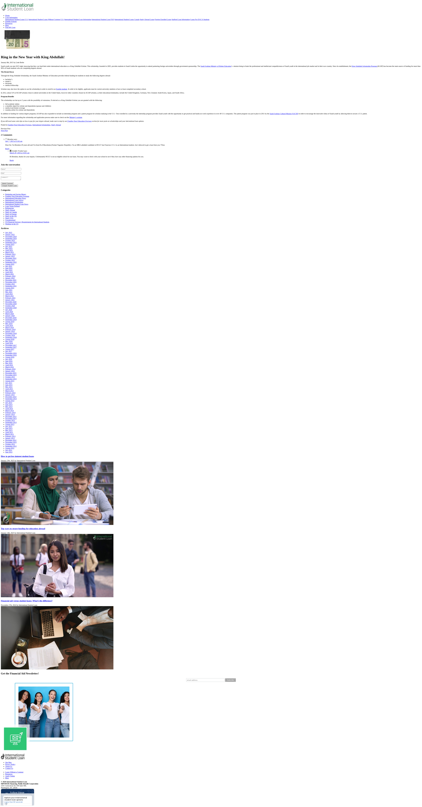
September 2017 (11, 347)
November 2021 (11, 282)
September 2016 (11, 355)
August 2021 (9, 288)
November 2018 (11, 333)
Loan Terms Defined (12, 206)
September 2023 (11, 242)
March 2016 (9, 367)
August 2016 (9, 357)
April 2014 (9, 409)
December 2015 (10, 373)
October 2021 (10, 284)
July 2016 (8, 359)
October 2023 (10, 240)
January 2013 (10, 438)
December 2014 (10, 397)
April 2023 (9, 250)
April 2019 (9, 325)
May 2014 (8, 407)
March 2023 (9, 252)
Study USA (9, 218)
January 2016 (10, 371)
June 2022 (8, 268)
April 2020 (9, 312)
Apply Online (10, 776)
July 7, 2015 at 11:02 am (13, 141)
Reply (7, 149)
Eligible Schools (11, 21)
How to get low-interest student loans (17, 456)
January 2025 (10, 234)
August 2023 (9, 244)
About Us (8, 766)
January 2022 (10, 278)
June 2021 (8, 290)
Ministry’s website (75, 117)
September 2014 (11, 399)
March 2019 (9, 327)
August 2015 (9, 381)
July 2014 (8, 403)
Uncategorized (10, 220)
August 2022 (9, 264)
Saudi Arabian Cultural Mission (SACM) (284, 114)
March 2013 (9, 434)
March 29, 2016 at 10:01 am (19, 153)
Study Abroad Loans (147, 19)
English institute (61, 89)
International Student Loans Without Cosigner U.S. (46, 19)
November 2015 (11, 375)
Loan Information (11, 17)
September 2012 (11, 446)
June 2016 (8, 361)
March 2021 (9, 296)
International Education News (15, 198)
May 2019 (8, 323)
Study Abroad (56, 125)
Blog (7, 25)
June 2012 (8, 452)
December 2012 (10, 440)
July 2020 (8, 310)
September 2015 (11, 379)
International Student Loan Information (77, 19)
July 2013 (8, 426)
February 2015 (10, 393)
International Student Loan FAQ (103, 19)
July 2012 (8, 450)
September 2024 (11, 238)
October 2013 (10, 420)
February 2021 (10, 298)
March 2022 (9, 274)
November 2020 (11, 304)
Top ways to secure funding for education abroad (23, 528)
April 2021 (9, 294)
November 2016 (11, 353)
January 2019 (10, 331)
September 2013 (11, 422)
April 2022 (9, 272)
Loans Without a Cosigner (14, 772)
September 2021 (11, 286)
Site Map (8, 762)
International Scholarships (41, 125)
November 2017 (11, 345)
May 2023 (8, 248)
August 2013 (9, 424)
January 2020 (10, 316)
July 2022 (8, 266)
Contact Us (9, 768)
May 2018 (8, 341)
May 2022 (8, 270)
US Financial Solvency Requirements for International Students (27, 222)
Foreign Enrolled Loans (163, 19)
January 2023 (10, 256)
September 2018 (11, 337)
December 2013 (10, 416)
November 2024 (11, 236)
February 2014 (10, 412)
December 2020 (10, 302)
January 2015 (10, 395)
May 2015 (8, 387)
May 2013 (8, 430)
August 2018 (9, 339)
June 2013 (8, 428)
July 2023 (8, 246)
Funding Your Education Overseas (79, 121)
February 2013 (10, 436)
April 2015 (9, 389)
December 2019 (10, 318)
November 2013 (11, 418)
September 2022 (11, 262)
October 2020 (10, 306)
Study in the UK (11, 216)
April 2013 (9, 432)
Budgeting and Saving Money (15, 194)
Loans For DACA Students (199, 19)
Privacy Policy (10, 764)
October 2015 (10, 377)
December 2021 (10, 280)
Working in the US (11, 224)
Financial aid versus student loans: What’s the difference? (27, 601)
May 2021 (8, 292)
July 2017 (8, 351)
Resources (8, 23)
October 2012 (10, 444)
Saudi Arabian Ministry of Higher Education (216, 66)
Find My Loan (10, 27)
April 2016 (9, 365)
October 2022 (10, 260)
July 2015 (8, 383)
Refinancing (9, 208)
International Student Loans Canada (127, 19)
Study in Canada (11, 212)
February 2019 (10, 329)
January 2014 (10, 414)
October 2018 (10, 335)
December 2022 (10, 258)
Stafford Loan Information (181, 19)
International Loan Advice (14, 200)
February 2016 (10, 369)
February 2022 (10, 276)
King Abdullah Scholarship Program (364, 66)
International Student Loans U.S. (16, 19)
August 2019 (9, 322)
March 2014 (9, 411)
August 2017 (9, 349)
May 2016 (8, 363)
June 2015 (8, 385)
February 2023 (10, 254)
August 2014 (9, 401)
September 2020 (11, 308)
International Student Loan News (16, 204)
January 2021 (10, 300)
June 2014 (8, 405)
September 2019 (11, 320)
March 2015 (9, 391)
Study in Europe (11, 214)
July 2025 (8, 233)
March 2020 (9, 314)
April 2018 (9, 343)
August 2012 (9, 448)
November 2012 (11, 442)
